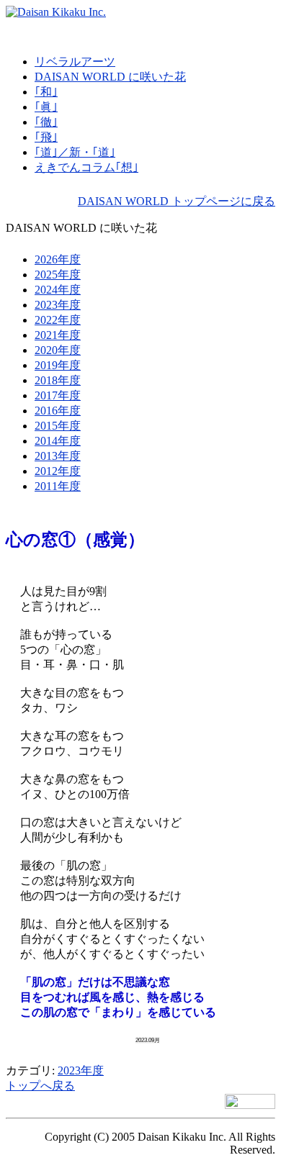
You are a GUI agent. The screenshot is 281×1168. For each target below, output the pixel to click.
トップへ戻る (40, 1085)
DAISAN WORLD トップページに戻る (176, 201)
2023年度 (81, 1070)
